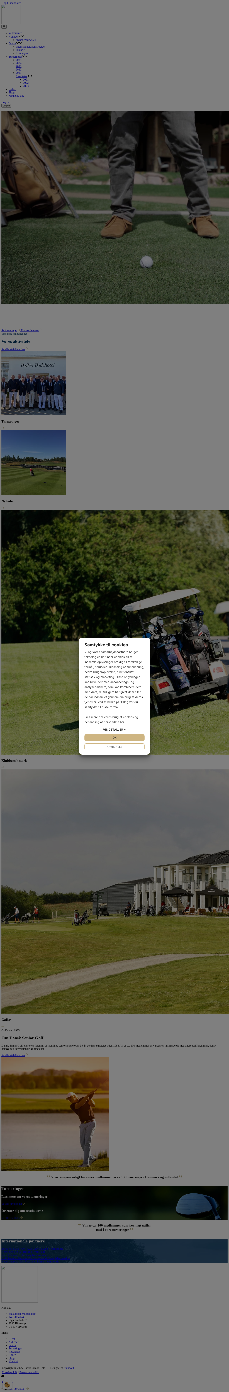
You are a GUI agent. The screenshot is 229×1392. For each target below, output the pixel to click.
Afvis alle (115, 747)
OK (114, 737)
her (122, 722)
